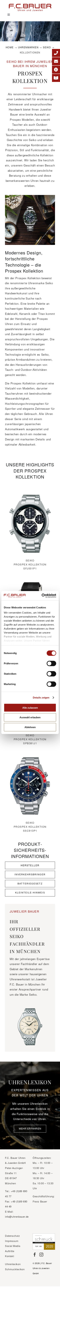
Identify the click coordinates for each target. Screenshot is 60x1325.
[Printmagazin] (56, 78)
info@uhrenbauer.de (17, 1216)
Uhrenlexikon (12, 1264)
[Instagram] (41, 1255)
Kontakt (9, 1256)
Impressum (11, 1241)
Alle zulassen (30, 707)
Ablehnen (30, 727)
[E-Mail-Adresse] (56, 61)
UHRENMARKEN (28, 47)
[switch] (51, 663)
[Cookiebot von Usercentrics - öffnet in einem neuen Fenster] (42, 596)
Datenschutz (12, 1235)
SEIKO (47, 47)
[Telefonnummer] (56, 53)
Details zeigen (41, 697)
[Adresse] (56, 70)
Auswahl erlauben (30, 717)
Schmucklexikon (14, 1269)
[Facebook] (35, 1255)
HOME (10, 47)
